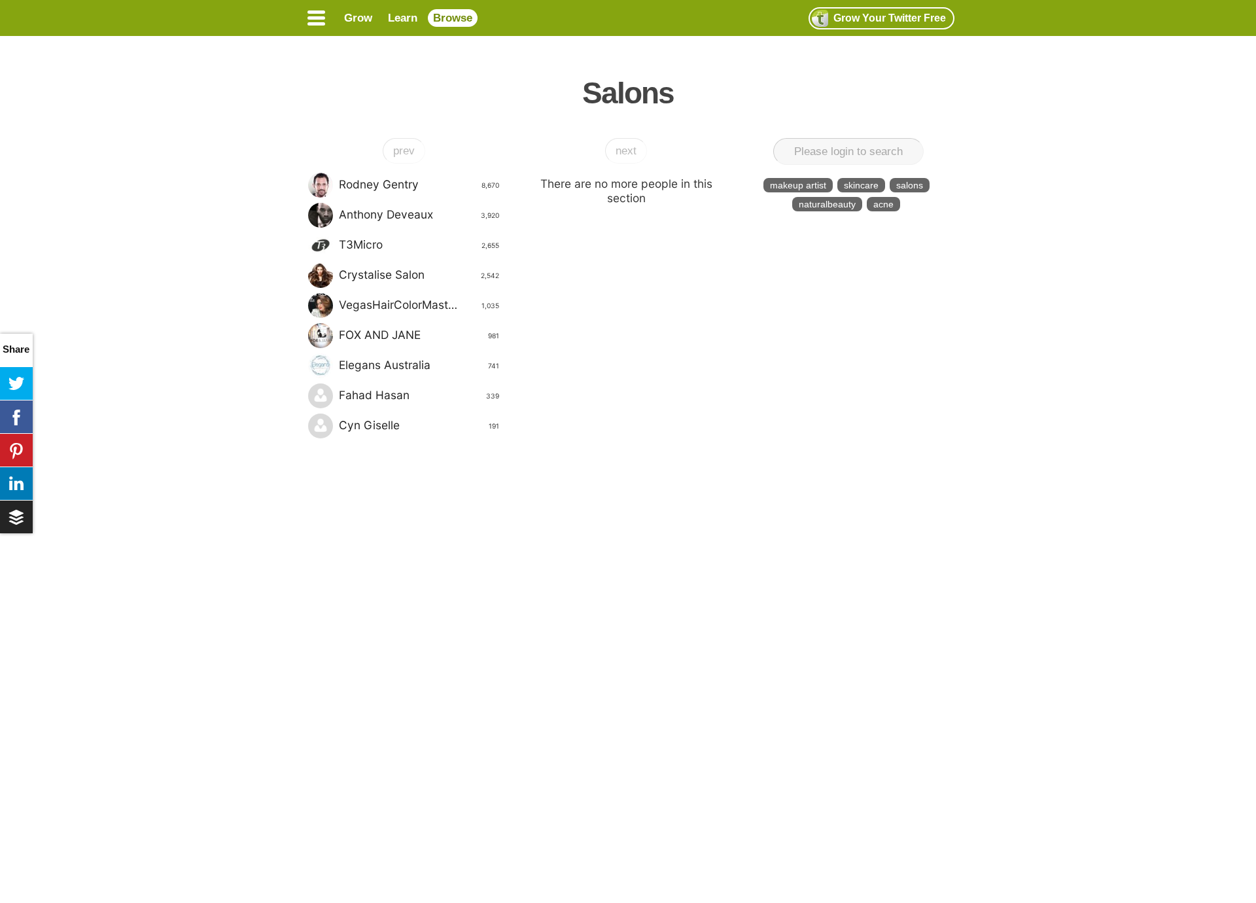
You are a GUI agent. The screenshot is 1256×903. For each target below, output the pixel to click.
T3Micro (419, 244)
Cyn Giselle (419, 425)
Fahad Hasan (419, 395)
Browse (452, 18)
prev (404, 151)
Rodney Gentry (419, 184)
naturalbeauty (827, 204)
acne (883, 204)
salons (909, 185)
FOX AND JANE (419, 335)
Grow (358, 18)
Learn (402, 18)
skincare (861, 185)
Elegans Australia (419, 365)
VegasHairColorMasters (419, 304)
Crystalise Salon (419, 274)
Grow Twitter (889, 18)
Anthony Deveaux (419, 214)
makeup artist (798, 185)
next (626, 151)
